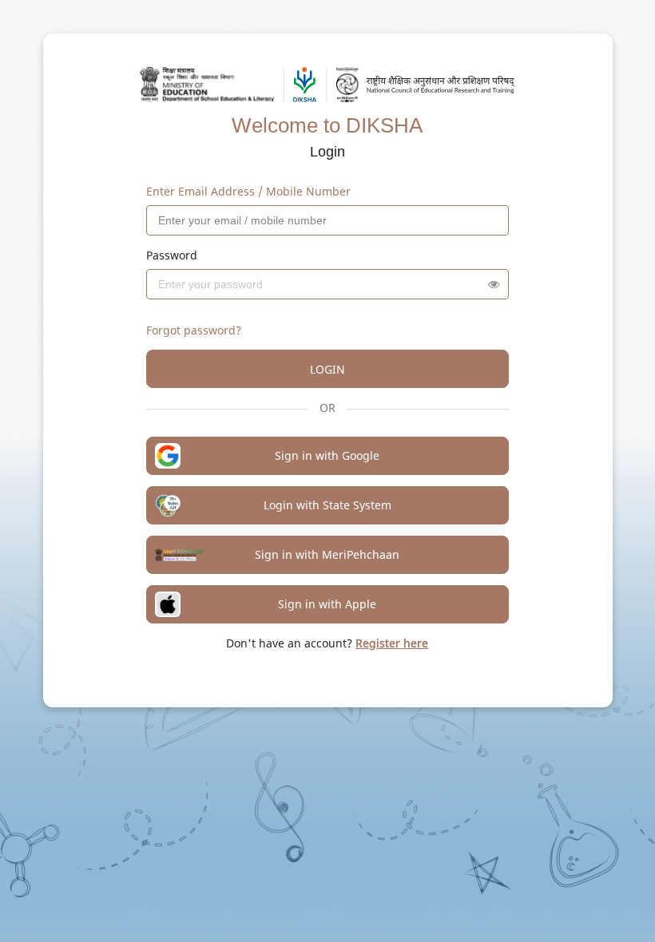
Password (171, 255)
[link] (391, 643)
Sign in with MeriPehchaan (327, 554)
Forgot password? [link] (193, 330)
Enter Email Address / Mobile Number (248, 191)
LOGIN (327, 369)
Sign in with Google (327, 455)
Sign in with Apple (327, 604)
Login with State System (327, 505)
